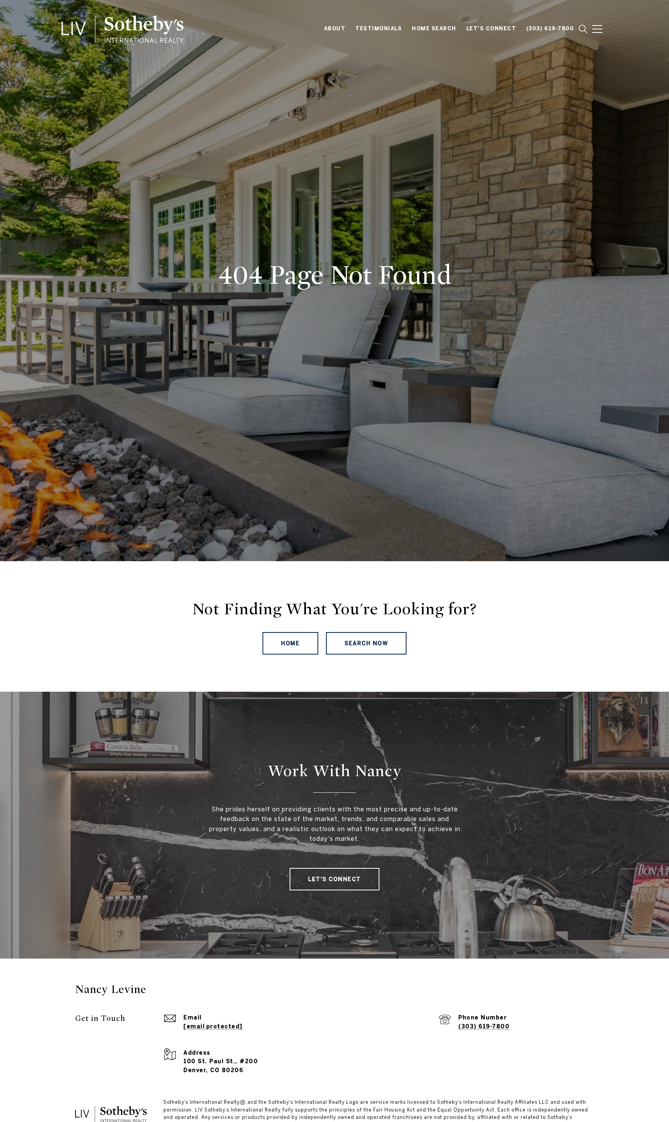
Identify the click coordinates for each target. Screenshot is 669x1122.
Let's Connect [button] (334, 879)
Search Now (366, 643)
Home (290, 643)
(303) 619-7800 (483, 1026)
